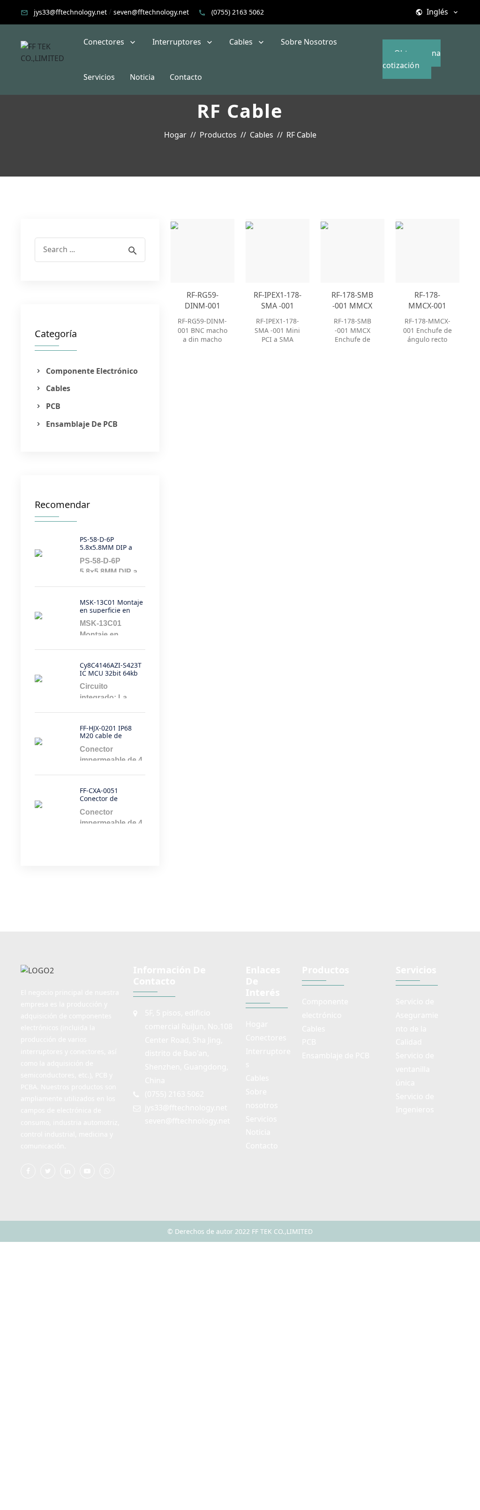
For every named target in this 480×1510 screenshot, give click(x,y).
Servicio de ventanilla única (415, 1069)
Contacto (186, 77)
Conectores (103, 42)
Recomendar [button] (62, 505)
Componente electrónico (92, 371)
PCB (53, 406)
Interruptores (176, 42)
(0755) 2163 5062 (237, 12)
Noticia (142, 77)
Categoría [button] (56, 334)
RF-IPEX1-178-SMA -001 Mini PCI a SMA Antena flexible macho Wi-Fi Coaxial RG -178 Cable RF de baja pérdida (277, 300)
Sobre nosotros (309, 42)
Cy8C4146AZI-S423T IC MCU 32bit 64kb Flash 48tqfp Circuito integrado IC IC (112, 668)
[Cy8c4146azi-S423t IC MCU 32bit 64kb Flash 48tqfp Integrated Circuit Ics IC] (53, 678)
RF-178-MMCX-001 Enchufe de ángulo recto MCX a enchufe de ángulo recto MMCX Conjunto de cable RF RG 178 (427, 300)
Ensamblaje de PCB (82, 424)
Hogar (257, 1024)
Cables (241, 42)
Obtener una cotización (411, 59)
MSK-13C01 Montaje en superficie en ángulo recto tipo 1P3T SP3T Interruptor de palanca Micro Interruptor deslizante (111, 605)
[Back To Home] (48, 51)
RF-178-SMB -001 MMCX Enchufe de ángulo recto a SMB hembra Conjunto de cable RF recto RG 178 (352, 300)
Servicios (99, 77)
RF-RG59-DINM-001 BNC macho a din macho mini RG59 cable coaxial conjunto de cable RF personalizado (202, 300)
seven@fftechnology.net (151, 12)
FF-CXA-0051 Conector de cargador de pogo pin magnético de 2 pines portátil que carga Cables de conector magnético (111, 793)
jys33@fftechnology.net (70, 12)
